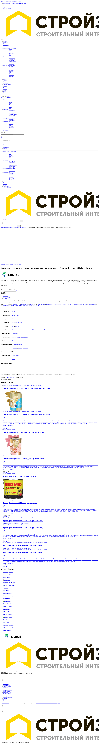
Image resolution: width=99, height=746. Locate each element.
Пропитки (5, 56)
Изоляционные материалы (9, 65)
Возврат (5, 81)
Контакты (5, 42)
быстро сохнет (15, 340)
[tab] (50, 296)
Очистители (11, 64)
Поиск (4, 219)
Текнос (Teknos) (15, 315)
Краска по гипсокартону (17, 542)
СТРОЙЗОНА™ (5, 703)
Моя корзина (6, 695)
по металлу (19, 344)
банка (13, 359)
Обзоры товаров (7, 8)
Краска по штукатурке (26, 517)
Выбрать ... (5, 428)
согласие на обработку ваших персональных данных (48, 703)
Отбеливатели (12, 59)
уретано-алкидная (24, 337)
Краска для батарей (68, 304)
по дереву (14, 344)
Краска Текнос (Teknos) (34, 305)
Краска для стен (4, 305)
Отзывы (5, 298)
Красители (11, 53)
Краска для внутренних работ (80, 304)
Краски (10, 49)
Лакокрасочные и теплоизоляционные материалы (14, 3)
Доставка (5, 79)
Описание (5, 296)
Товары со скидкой (7, 690)
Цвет (2, 289)
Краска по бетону (7, 517)
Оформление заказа (7, 697)
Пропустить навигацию (6, 1)
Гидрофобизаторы (13, 61)
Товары (5, 87)
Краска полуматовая (23, 305)
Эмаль (10, 51)
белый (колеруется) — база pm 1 (19, 329)
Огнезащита (11, 60)
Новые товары (6, 691)
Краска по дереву (4, 264)
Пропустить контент (16, 1)
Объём (2, 287)
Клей (10, 72)
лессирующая (22, 340)
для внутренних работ (17, 322)
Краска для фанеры (7, 385)
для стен (20, 348)
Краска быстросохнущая (58, 304)
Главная (5, 41)
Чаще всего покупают (8, 692)
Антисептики (12, 58)
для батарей (25, 348)
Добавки (11, 71)
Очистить (18, 290)
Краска (13, 311)
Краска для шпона (17, 385)
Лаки (10, 50)
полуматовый (15, 333)
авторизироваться (10, 377)
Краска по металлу (13, 264)
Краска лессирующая (13, 305)
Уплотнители (12, 67)
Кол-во (2, 292)
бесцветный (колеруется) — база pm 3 (36, 329)
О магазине (5, 5)
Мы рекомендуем (7, 693)
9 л (18, 326)
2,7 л (16, 326)
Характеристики (7, 297)
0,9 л (13, 326)
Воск (10, 55)
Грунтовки (11, 70)
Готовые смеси (6, 69)
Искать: (5, 221)
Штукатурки (11, 76)
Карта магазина (6, 6)
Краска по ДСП (33, 385)
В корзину (3, 293)
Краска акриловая (41, 304)
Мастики (11, 73)
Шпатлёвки (11, 75)
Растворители (12, 62)
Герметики (11, 66)
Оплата (5, 80)
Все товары (5, 45)
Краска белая (49, 304)
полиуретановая (16, 337)
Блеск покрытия (4, 290)
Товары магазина (8, 227)
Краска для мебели (92, 304)
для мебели (14, 348)
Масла (10, 54)
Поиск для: (3, 132)
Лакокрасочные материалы (9, 48)
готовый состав (15, 355)
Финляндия (15, 318)
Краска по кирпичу (16, 517)
